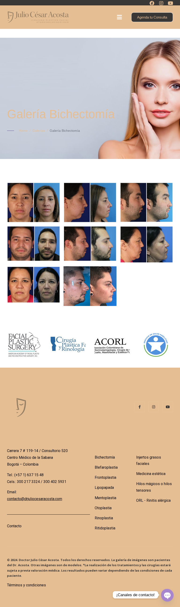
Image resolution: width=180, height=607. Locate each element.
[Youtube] (170, 3)
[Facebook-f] (139, 407)
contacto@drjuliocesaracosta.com (34, 499)
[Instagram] (161, 3)
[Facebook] (152, 3)
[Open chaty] (167, 594)
